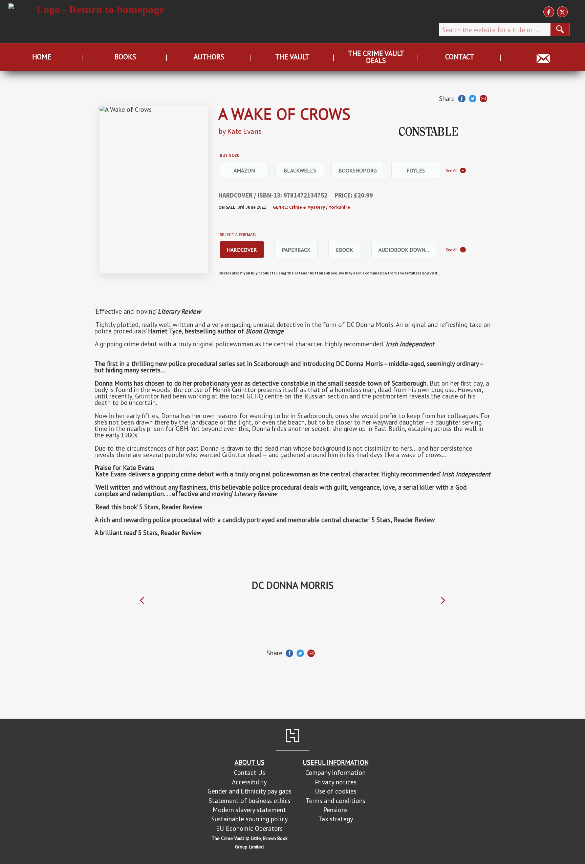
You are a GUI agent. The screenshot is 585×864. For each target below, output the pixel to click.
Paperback (296, 249)
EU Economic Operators (249, 828)
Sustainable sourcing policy (249, 819)
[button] (141, 600)
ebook (344, 249)
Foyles (416, 170)
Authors (209, 56)
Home (41, 56)
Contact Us (249, 772)
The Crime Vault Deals (376, 57)
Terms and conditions (335, 800)
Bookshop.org (358, 170)
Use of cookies (335, 791)
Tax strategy (335, 819)
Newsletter (543, 56)
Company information (335, 772)
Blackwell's (300, 170)
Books (125, 56)
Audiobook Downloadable (407, 249)
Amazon (244, 170)
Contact (459, 56)
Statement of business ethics (249, 800)
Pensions (335, 809)
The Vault (292, 56)
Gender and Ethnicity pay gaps (249, 791)
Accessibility (249, 782)
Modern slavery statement (249, 809)
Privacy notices (335, 782)
